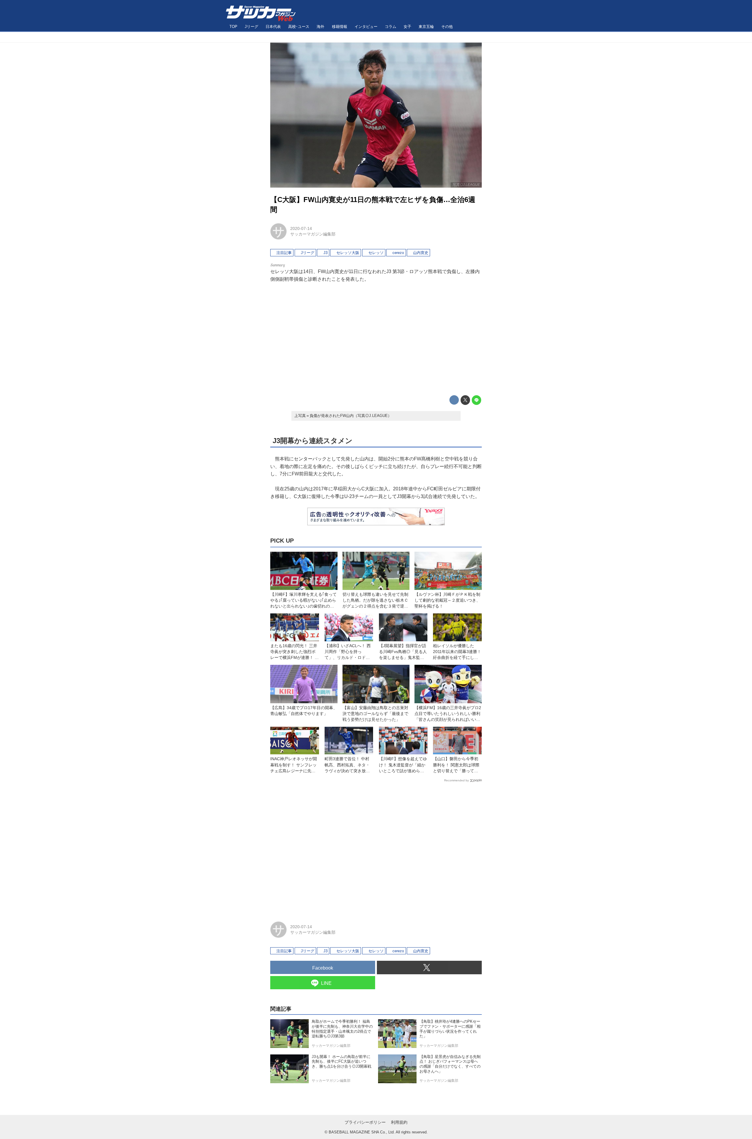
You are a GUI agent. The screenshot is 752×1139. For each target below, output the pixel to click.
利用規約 (399, 1122)
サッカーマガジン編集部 (312, 234)
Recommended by (456, 780)
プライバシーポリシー (365, 1122)
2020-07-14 (301, 228)
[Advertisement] (376, 339)
